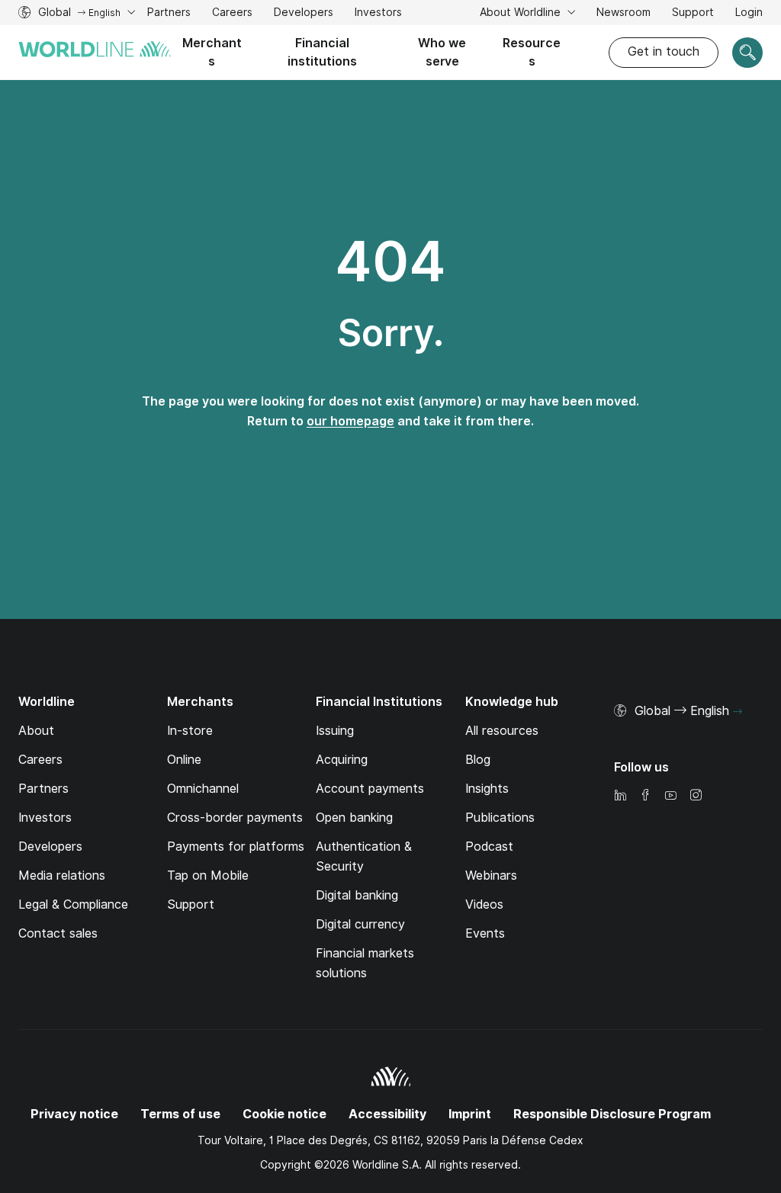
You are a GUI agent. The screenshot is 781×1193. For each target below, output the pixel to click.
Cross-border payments (235, 817)
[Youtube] (670, 796)
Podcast (489, 846)
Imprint (469, 1114)
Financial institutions (322, 52)
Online (184, 759)
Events (485, 933)
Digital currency (360, 924)
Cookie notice (284, 1114)
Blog (477, 759)
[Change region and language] (737, 712)
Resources (532, 52)
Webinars (491, 875)
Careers (232, 14)
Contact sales (58, 933)
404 (390, 261)
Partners (169, 12)
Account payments (370, 788)
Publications (500, 817)
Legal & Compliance (73, 904)
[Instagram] (695, 796)
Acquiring (342, 759)
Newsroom (623, 12)
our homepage (350, 421)
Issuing (335, 730)
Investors (378, 14)
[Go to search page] (747, 52)
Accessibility (387, 1114)
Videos (484, 904)
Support (693, 14)
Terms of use (180, 1114)
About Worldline (522, 12)
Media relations (61, 875)
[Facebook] (645, 796)
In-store (190, 730)
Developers (303, 14)
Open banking (354, 817)
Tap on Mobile (208, 875)
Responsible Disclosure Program (612, 1114)
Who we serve (442, 52)
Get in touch (663, 51)
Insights (487, 788)
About (36, 730)
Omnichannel (203, 788)
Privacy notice (74, 1114)
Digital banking (357, 895)
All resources (501, 730)
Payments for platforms (235, 846)
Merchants (212, 52)
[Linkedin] (620, 796)
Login (749, 12)
